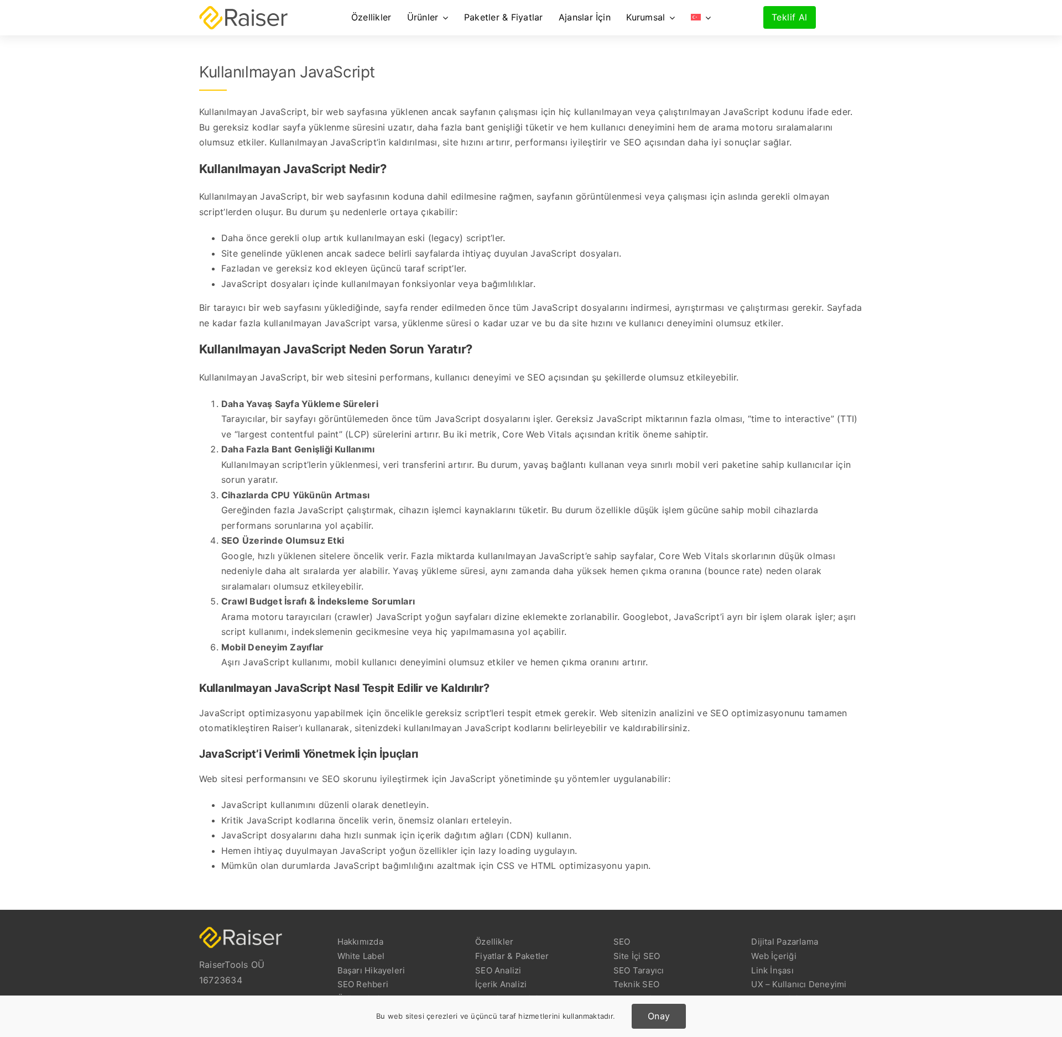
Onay (659, 1016)
